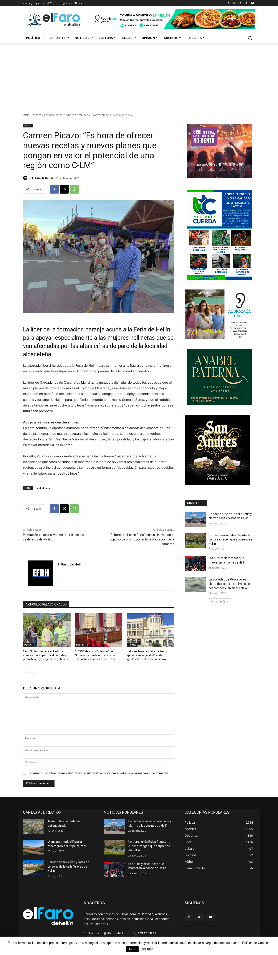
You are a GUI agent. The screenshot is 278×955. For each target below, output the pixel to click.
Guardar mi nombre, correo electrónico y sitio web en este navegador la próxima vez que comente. (98, 773)
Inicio (26, 115)
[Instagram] (234, 3)
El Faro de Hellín (42, 177)
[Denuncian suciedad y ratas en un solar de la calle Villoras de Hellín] (33, 867)
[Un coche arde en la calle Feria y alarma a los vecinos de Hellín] (195, 519)
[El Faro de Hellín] (26, 178)
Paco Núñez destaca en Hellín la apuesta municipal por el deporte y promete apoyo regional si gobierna (45, 655)
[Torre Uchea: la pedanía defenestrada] (33, 826)
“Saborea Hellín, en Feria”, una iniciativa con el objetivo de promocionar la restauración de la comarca (141, 539)
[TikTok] (240, 3)
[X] (246, 3)
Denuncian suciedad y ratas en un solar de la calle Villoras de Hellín (68, 866)
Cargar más (218, 601)
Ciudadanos (43, 488)
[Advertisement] (139, 75)
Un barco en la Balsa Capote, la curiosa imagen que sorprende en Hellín (231, 539)
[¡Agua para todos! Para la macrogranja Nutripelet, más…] (33, 847)
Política (36, 115)
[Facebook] (228, 3)
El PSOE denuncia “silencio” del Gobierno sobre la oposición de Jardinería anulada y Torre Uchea (95, 655)
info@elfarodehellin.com (115, 933)
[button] (250, 38)
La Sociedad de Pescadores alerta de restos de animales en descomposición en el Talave (230, 584)
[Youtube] (252, 3)
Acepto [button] (132, 949)
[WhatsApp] (74, 189)
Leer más (146, 949)
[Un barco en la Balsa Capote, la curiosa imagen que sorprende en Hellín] (195, 540)
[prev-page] (25, 669)
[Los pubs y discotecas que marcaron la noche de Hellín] (195, 563)
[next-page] (32, 669)
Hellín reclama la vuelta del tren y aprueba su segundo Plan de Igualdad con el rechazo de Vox (147, 655)
